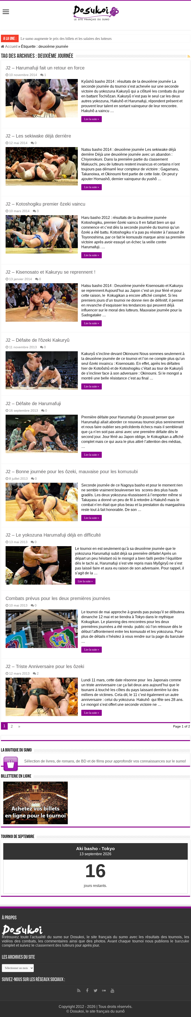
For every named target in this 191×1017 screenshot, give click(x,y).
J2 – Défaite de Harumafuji (33, 403)
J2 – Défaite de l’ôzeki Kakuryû (37, 340)
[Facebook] (87, 990)
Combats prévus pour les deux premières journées (58, 598)
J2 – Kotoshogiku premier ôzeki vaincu (45, 204)
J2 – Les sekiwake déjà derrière (38, 135)
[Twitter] (95, 990)
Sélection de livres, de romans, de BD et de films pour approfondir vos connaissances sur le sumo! (105, 761)
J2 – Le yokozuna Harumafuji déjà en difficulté (53, 535)
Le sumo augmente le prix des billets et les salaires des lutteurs (66, 39)
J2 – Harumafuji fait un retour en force (45, 67)
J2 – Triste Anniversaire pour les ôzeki (45, 666)
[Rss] (78, 990)
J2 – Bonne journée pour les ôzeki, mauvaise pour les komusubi (72, 471)
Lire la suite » (91, 119)
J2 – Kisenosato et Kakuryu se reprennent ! (51, 272)
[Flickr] (104, 990)
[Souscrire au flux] (189, 56)
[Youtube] (112, 990)
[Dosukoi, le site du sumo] (95, 12)
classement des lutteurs (54, 945)
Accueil (10, 46)
